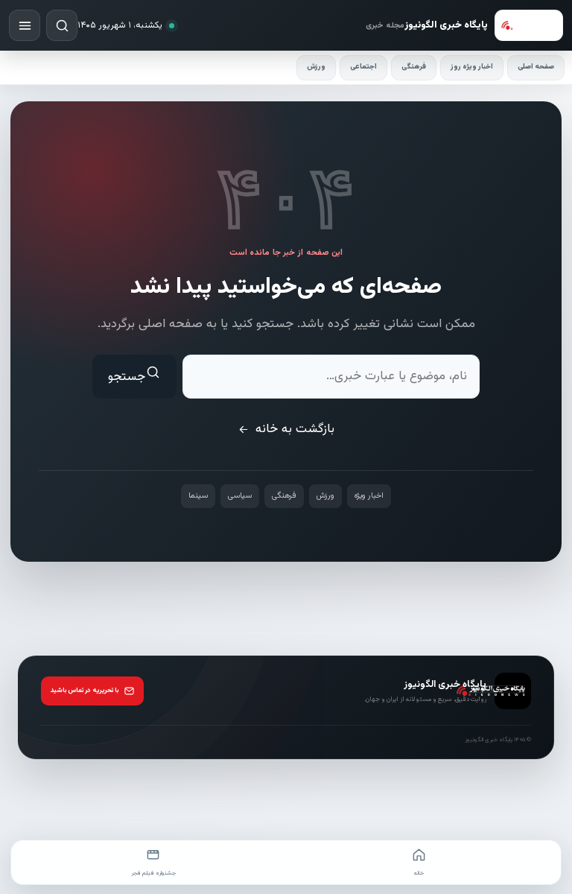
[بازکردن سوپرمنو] (24, 25)
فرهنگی (413, 66)
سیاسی (240, 495)
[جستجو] (61, 25)
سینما (198, 495)
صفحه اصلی (536, 66)
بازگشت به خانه (294, 429)
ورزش (316, 66)
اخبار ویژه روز (472, 66)
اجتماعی (363, 66)
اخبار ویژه (369, 495)
